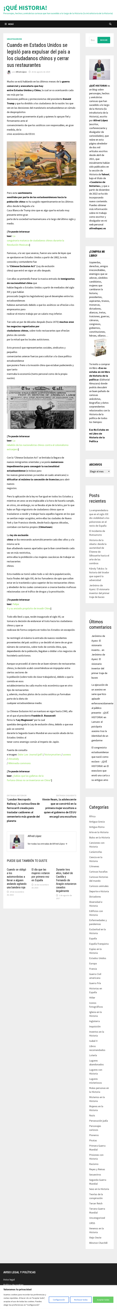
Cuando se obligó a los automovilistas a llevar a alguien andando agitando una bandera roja (17, 878)
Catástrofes (95, 852)
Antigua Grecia (97, 821)
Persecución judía (98, 1120)
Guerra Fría (95, 983)
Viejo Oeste (95, 1237)
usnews (67, 754)
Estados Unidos (97, 958)
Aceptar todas (103, 1299)
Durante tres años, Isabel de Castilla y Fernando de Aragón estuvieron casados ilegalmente (66, 880)
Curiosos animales (99, 886)
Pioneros (94, 1135)
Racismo (93, 1164)
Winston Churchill (98, 1242)
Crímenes (94, 866)
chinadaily (13, 758)
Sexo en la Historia (99, 1189)
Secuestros (95, 1174)
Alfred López (21, 72)
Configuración (59, 1299)
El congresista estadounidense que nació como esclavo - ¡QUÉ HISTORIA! (100, 757)
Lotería (93, 1055)
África (92, 816)
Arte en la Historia (98, 832)
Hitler (92, 997)
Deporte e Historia (99, 891)
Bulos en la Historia (99, 837)
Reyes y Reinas (97, 1169)
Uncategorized (14, 39)
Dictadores (95, 896)
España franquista (99, 943)
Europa (93, 963)
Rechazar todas (81, 1299)
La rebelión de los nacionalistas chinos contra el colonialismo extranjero (37, 445)
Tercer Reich (95, 1203)
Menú (11, 24)
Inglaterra (94, 1021)
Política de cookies (13, 1284)
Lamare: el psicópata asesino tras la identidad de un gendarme (99, 731)
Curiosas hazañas (98, 871)
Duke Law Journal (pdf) (30, 754)
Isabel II (93, 1040)
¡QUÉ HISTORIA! (25, 8)
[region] (58, 1297)
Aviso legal (9, 1279)
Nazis (92, 1115)
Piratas (93, 1140)
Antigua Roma (96, 827)
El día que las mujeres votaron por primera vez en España (41, 875)
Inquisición (95, 1026)
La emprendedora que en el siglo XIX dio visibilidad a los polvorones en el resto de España (99, 518)
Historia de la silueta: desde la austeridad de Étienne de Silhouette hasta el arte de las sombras (99, 551)
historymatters (53, 754)
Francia (93, 968)
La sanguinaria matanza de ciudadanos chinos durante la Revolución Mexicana (35, 240)
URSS (92, 1223)
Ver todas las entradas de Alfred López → (47, 843)
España (93, 938)
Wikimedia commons (19, 763)
